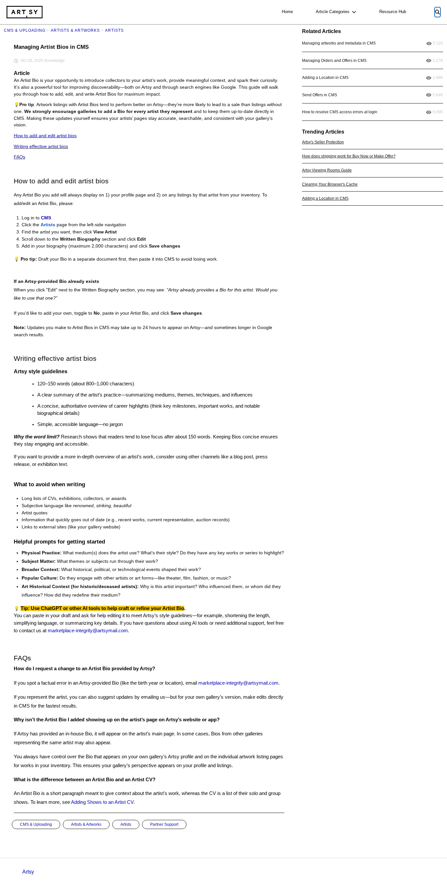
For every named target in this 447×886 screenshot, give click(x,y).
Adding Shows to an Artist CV (102, 802)
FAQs (19, 157)
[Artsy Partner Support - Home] (25, 12)
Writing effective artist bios (41, 146)
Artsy (28, 872)
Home (287, 11)
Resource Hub (392, 11)
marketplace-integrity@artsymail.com (88, 630)
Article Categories (332, 11)
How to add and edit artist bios (45, 135)
